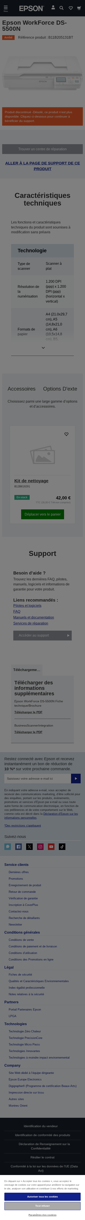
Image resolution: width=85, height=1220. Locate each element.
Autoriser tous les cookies (42, 1196)
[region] (42, 1197)
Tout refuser (42, 1205)
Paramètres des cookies (42, 1215)
